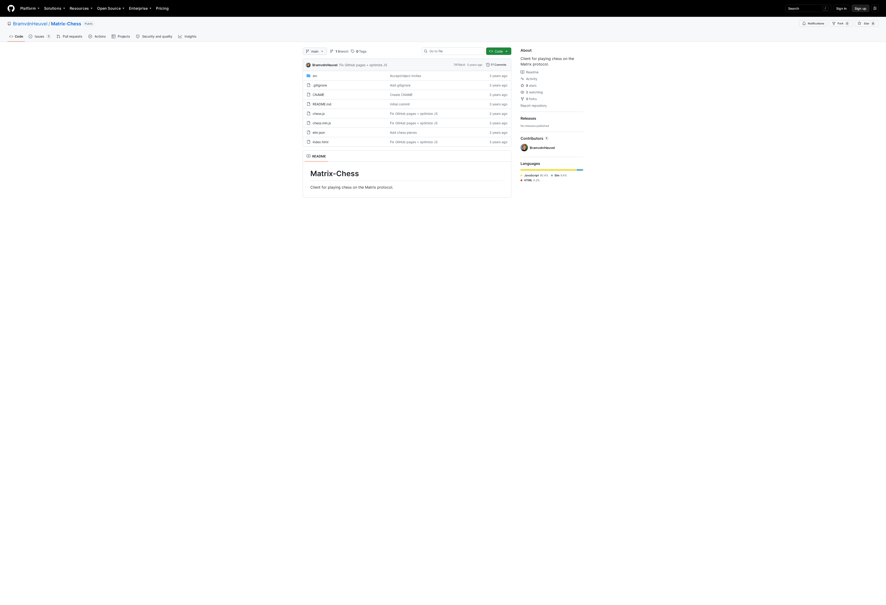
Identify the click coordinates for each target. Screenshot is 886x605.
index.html (320, 142)
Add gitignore (400, 85)
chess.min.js (322, 123)
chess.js (319, 114)
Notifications (816, 23)
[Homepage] (11, 8)
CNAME (318, 95)
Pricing (162, 8)
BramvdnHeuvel (30, 24)
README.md (322, 104)
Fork (843, 23)
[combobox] (454, 51)
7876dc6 (459, 64)
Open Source (109, 8)
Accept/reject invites (405, 76)
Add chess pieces (403, 132)
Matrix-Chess (66, 24)
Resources (79, 8)
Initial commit (400, 104)
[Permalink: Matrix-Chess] (307, 173)
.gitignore (320, 85)
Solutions (52, 8)
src (315, 76)
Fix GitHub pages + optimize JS (363, 65)
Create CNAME (401, 95)
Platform (28, 8)
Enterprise (138, 8)
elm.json (319, 132)
